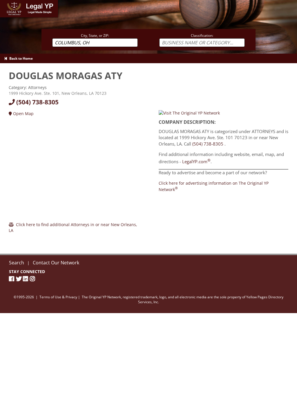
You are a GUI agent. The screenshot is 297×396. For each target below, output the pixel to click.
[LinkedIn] (26, 279)
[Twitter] (19, 279)
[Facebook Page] (12, 279)
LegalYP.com (196, 161)
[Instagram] (33, 279)
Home (5, 3)
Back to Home (20, 58)
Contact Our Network (56, 262)
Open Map (23, 113)
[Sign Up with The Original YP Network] (189, 112)
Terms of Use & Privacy (58, 297)
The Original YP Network (101, 297)
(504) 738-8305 (37, 102)
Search (16, 262)
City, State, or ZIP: (95, 35)
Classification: (202, 35)
